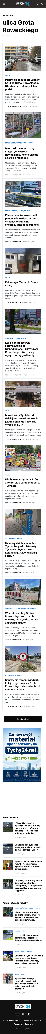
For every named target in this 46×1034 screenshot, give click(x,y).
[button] (4, 3)
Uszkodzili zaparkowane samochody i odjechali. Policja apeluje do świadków (28, 938)
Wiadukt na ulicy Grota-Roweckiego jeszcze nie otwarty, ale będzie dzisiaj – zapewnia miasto (21, 618)
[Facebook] (17, 1013)
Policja (27, 211)
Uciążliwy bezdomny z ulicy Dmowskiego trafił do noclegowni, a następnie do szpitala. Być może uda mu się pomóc (28, 885)
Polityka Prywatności (12, 1020)
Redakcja (29, 1024)
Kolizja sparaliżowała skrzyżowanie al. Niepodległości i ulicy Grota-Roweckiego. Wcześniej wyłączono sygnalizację (22, 349)
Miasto (7, 75)
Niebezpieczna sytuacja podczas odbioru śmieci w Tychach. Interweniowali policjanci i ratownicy (27, 916)
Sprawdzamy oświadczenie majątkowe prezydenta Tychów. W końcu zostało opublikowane (28, 865)
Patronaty (18, 1024)
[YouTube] (28, 1013)
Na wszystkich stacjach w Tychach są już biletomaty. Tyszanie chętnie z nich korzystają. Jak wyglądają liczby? (21, 549)
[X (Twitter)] (23, 1013)
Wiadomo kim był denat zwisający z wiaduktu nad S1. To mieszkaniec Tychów (29, 847)
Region (29, 951)
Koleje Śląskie (10, 144)
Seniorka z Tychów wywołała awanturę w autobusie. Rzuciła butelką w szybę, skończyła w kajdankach (29, 959)
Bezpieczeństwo (11, 142)
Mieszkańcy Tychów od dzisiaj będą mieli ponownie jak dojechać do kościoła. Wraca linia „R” (21, 420)
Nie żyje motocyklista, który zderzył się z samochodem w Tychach (22, 482)
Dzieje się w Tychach (25, 142)
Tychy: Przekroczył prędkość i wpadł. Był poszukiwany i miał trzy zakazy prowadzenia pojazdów (26, 983)
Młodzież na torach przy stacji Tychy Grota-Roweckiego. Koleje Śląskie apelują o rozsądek (21, 153)
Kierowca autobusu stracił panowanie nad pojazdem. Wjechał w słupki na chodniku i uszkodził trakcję (22, 220)
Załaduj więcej (23, 719)
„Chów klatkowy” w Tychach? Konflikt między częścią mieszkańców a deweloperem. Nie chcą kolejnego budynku (27, 828)
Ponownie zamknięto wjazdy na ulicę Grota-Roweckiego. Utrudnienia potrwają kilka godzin (22, 84)
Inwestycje (25, 608)
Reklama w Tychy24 (32, 1020)
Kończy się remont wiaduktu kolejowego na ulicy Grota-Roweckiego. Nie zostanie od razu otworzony (22, 684)
